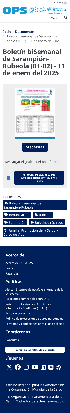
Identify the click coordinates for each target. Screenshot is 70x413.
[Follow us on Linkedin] (43, 368)
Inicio (7, 31)
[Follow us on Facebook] (18, 368)
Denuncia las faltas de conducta (35, 350)
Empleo (10, 268)
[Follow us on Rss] (58, 368)
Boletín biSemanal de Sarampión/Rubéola (22, 205)
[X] (9, 368)
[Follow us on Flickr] (50, 368)
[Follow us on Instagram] (26, 368)
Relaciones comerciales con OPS (27, 299)
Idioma (58, 3)
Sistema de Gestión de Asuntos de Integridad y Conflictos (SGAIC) (28, 306)
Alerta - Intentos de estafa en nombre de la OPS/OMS (34, 292)
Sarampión (17, 222)
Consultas (12, 340)
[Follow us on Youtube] (34, 368)
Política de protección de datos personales (34, 318)
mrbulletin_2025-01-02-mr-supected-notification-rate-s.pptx (39, 178)
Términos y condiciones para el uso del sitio (34, 324)
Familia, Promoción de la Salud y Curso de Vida (30, 232)
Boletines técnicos (49, 222)
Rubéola (45, 214)
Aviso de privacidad (18, 313)
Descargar (35, 147)
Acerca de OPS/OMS (19, 263)
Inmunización (19, 214)
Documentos (25, 31)
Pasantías (11, 273)
